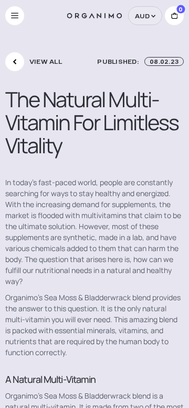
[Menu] (14, 15)
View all (45, 61)
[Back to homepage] (94, 15)
